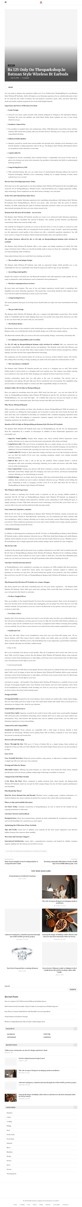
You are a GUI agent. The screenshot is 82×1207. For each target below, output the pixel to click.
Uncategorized (11, 1174)
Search (7, 986)
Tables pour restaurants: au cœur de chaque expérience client (26, 1050)
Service (9, 1161)
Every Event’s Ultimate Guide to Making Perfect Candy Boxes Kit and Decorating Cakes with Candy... (59, 970)
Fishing (9, 1126)
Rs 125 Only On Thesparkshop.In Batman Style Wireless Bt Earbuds (26, 851)
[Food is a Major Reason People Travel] (11, 1062)
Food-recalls (11, 1135)
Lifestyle (9, 1143)
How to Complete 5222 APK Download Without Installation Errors (25, 1001)
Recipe (9, 1156)
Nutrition (9, 1152)
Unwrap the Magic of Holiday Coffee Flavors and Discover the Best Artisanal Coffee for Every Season (47, 1095)
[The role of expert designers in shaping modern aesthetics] (59, 887)
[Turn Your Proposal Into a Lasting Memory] (22, 954)
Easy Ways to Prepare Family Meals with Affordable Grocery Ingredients (27, 1011)
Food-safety (10, 1139)
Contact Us (65, 1205)
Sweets (9, 1169)
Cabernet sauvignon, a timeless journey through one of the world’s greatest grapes (22, 936)
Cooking (9, 1121)
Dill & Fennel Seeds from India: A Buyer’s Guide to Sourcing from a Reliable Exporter (31, 1006)
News (8, 1148)
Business (9, 1113)
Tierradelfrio (55, 1201)
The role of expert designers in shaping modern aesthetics (59, 902)
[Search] (76, 2)
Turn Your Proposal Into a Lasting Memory (22, 968)
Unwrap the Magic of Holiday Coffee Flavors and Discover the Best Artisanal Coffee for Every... (59, 936)
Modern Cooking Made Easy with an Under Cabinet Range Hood (25, 1022)
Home (15, 1205)
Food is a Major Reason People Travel (32, 1058)
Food (8, 1130)
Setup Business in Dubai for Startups (22, 876)
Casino (9, 1117)
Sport (8, 1165)
